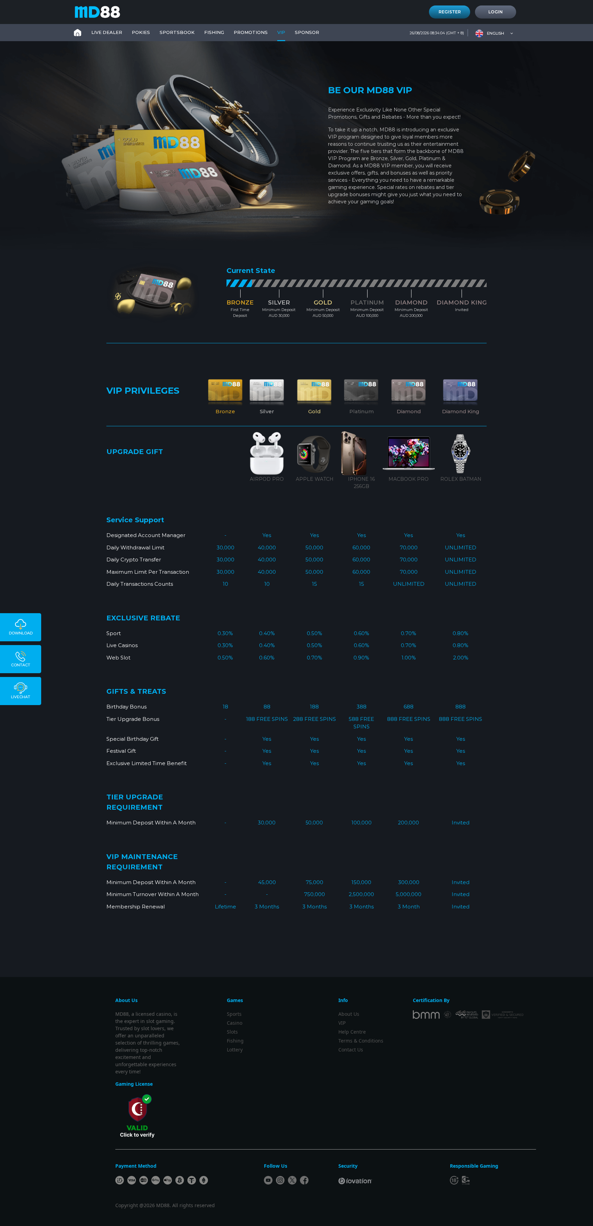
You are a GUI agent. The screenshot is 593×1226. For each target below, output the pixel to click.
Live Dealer (106, 32)
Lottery (235, 1049)
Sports (234, 1014)
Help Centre (352, 1031)
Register (450, 11)
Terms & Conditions (360, 1040)
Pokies (141, 32)
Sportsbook (177, 32)
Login (495, 11)
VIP (281, 32)
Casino (234, 1023)
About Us (348, 1014)
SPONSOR (307, 32)
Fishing (235, 1040)
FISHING (214, 32)
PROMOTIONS (251, 32)
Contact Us (350, 1049)
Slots (232, 1031)
